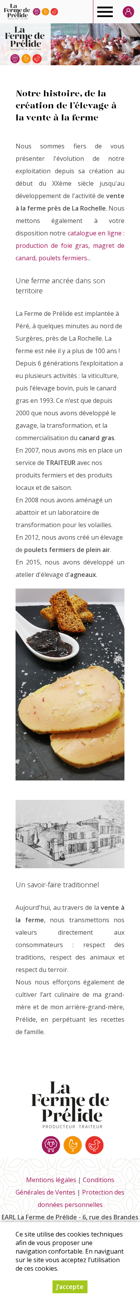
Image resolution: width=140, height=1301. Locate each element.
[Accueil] (31, 11)
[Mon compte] (128, 11)
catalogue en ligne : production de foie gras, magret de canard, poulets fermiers (70, 245)
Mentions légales (51, 1180)
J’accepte (70, 1286)
